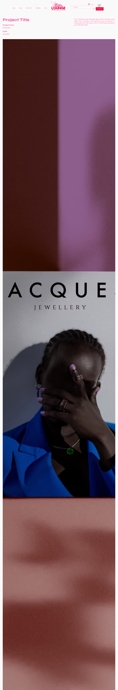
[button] (94, 8)
